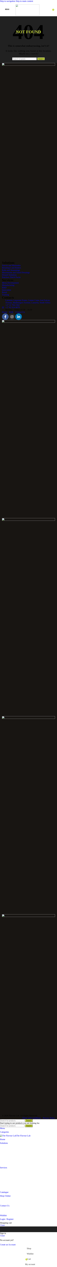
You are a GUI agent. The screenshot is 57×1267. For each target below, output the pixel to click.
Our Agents (5, 1208)
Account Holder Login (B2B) (12, 1198)
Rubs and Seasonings (9, 1153)
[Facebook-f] (5, 316)
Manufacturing (6, 1174)
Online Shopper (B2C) (9, 1202)
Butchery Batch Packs (9, 1164)
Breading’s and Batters (9, 1149)
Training (3, 1188)
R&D (2, 1177)
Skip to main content (24, 1)
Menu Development (8, 1170)
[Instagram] (12, 316)
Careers (3, 1212)
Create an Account (8, 1244)
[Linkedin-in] (18, 316)
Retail (2, 1185)
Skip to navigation (8, 1)
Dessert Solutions (7, 1160)
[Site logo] (27, 15)
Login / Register (7, 1219)
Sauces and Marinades (9, 1145)
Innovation (4, 1181)
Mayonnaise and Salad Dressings (14, 1156)
